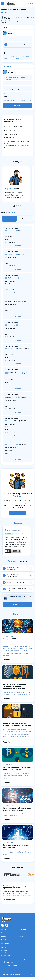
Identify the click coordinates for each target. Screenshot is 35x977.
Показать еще (10, 899)
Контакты (21, 933)
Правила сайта (5, 955)
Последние (25, 219)
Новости (3, 939)
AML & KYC (4, 947)
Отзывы (3, 936)
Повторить (17, 245)
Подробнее (7, 659)
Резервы (3, 933)
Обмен (21, 936)
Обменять (17, 105)
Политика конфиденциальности (7, 951)
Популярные (9, 219)
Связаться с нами (17, 604)
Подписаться (17, 513)
